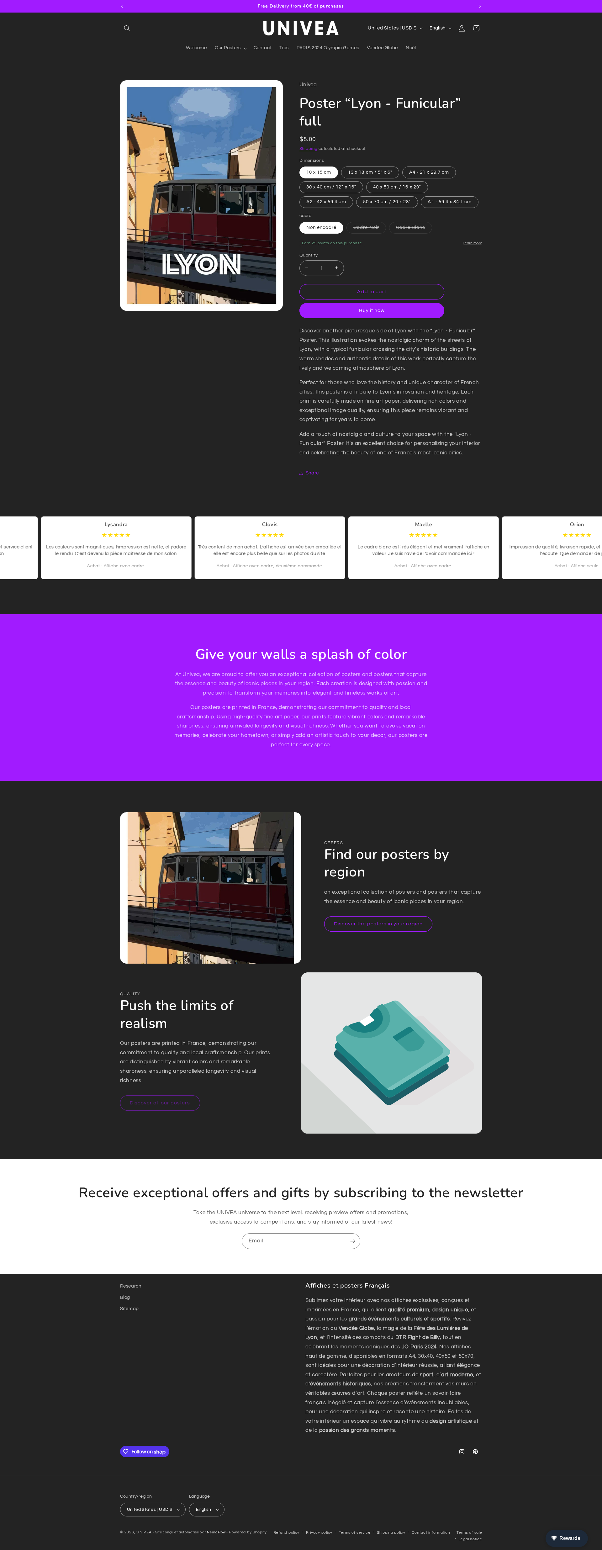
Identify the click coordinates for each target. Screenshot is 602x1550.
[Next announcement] (480, 6)
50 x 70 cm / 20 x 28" (387, 201)
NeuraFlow (216, 1532)
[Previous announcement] (122, 6)
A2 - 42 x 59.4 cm (326, 201)
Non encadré (321, 227)
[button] (127, 28)
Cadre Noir (369, 229)
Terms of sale (469, 1532)
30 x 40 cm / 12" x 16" (331, 186)
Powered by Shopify (248, 1532)
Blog (125, 1297)
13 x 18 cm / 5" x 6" (370, 172)
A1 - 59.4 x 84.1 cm (450, 201)
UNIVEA (143, 1532)
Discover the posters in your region (378, 923)
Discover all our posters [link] (160, 1102)
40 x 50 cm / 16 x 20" (397, 186)
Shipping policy (391, 1532)
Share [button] (312, 472)
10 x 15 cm (318, 172)
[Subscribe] (353, 1241)
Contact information (431, 1532)
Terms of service (355, 1532)
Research (130, 1286)
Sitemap (129, 1308)
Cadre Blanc (414, 229)
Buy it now (372, 310)
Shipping (308, 148)
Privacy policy (319, 1532)
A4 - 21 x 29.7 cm (429, 172)
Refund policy (286, 1532)
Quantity (308, 255)
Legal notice (470, 1539)
